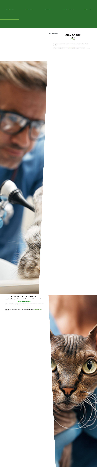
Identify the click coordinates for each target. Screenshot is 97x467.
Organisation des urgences (48, 9)
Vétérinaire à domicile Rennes (29, 9)
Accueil (50, 33)
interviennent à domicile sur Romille (72, 47)
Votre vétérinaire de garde (87, 9)
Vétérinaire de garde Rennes (54, 33)
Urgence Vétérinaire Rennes (9, 9)
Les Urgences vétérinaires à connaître (68, 9)
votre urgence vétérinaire (37, 309)
